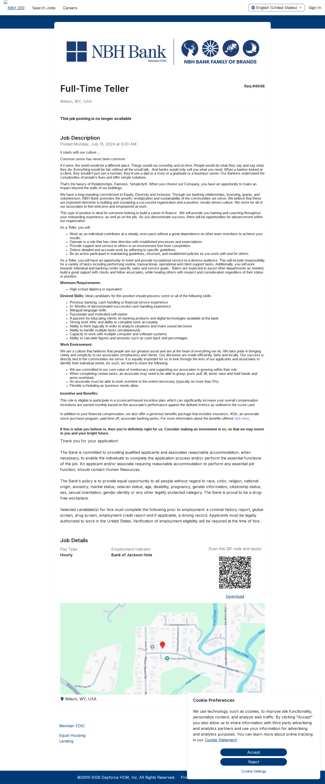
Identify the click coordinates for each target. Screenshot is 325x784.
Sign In (315, 7)
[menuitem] (14, 7)
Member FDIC (72, 725)
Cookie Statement (221, 740)
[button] (162, 649)
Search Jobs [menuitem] (43, 7)
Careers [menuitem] (70, 7)
